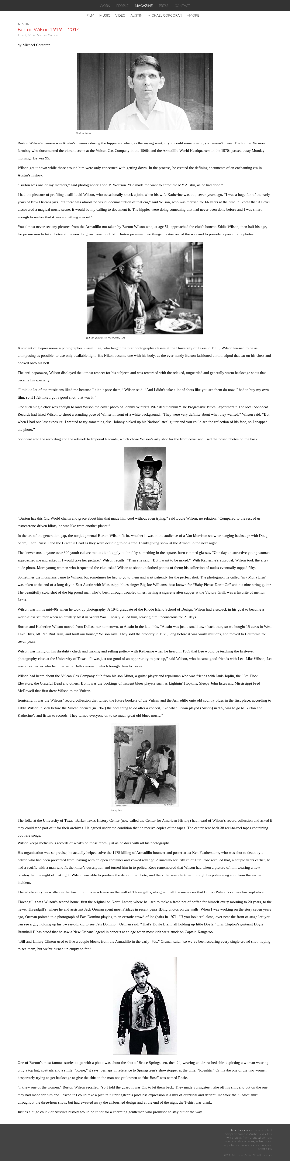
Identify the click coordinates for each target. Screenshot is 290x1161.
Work (105, 5)
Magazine (144, 5)
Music (104, 15)
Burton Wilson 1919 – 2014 (49, 29)
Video (120, 15)
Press (163, 5)
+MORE (193, 15)
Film (90, 15)
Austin (136, 15)
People (122, 5)
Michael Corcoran (165, 15)
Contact (182, 5)
